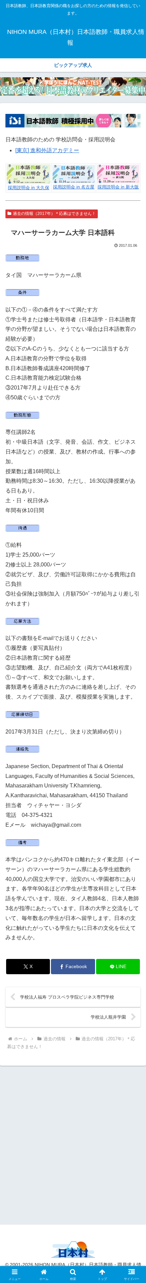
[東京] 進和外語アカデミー (47, 150)
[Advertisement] (73, 1144)
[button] (132, 983)
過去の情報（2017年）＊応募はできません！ (54, 213)
